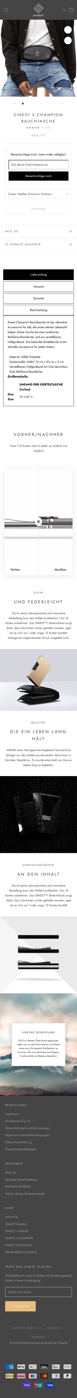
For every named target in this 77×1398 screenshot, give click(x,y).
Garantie (38, 298)
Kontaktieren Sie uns (18, 1121)
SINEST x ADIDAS (16, 1231)
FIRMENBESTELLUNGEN (21, 1252)
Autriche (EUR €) (25, 1328)
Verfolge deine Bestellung (21, 1179)
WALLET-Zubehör (16, 1224)
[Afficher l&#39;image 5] (41, 104)
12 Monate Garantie (23, 244)
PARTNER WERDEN (18, 1186)
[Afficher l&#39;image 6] (45, 104)
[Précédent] (14, 103)
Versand (38, 286)
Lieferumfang (38, 274)
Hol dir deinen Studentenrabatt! (24, 1193)
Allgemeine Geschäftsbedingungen (27, 1135)
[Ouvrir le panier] (71, 10)
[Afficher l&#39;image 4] (36, 104)
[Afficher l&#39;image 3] (32, 104)
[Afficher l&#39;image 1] (23, 104)
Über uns (10, 1172)
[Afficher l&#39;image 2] (27, 104)
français (54, 1328)
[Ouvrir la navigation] (6, 10)
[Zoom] (68, 30)
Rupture (38, 209)
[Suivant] (62, 103)
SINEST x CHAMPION (19, 1238)
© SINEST (39, 1337)
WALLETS (11, 1217)
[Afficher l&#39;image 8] (54, 104)
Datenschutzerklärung (18, 1142)
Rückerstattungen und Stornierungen (27, 1128)
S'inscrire (20, 1306)
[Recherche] (64, 10)
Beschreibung (38, 310)
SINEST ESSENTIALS (18, 1245)
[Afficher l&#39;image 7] (50, 104)
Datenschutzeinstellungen (20, 1149)
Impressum (12, 1114)
